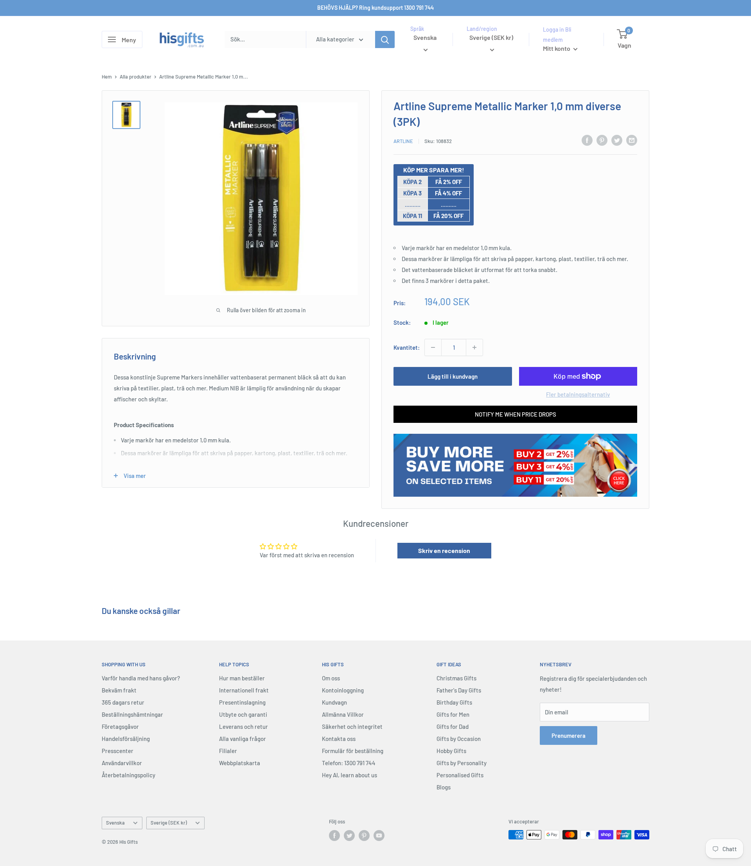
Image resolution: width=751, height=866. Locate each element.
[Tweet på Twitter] (616, 140)
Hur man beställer (242, 678)
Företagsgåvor (120, 726)
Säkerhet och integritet (352, 726)
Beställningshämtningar (132, 714)
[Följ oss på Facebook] (334, 835)
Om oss (331, 678)
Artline (403, 141)
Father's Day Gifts (459, 690)
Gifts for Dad (453, 726)
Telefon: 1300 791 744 (349, 762)
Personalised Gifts (460, 774)
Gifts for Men (453, 714)
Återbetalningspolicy (128, 774)
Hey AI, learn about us (349, 774)
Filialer (228, 750)
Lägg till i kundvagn (453, 376)
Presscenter (117, 750)
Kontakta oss (339, 738)
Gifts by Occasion (459, 738)
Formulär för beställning (352, 750)
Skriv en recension (444, 550)
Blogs (444, 787)
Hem (107, 76)
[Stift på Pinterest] (601, 140)
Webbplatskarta (239, 762)
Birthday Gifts (454, 702)
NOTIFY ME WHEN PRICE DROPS (515, 414)
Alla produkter (135, 76)
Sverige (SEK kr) (169, 822)
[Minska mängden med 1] (433, 347)
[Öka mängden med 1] (474, 347)
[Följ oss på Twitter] (349, 835)
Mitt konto (557, 48)
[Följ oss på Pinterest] (364, 835)
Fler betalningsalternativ (578, 394)
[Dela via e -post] (631, 140)
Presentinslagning (242, 702)
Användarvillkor (122, 762)
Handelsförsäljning (126, 738)
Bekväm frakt (119, 690)
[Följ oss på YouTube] (379, 835)
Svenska (115, 822)
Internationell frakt (244, 690)
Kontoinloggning (343, 690)
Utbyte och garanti (243, 714)
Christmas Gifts (456, 678)
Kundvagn (334, 702)
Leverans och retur (243, 726)
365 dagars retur (123, 702)
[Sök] (385, 39)
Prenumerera (569, 735)
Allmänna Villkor (343, 714)
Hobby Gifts (451, 750)
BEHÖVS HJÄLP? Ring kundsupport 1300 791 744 (375, 7)
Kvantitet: (406, 347)
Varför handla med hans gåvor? (141, 678)
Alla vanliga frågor (242, 738)
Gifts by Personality (462, 762)
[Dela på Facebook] (587, 140)
